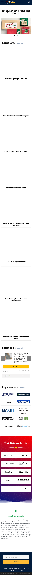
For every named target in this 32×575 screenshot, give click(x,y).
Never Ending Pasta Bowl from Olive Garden (16, 300)
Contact (20, 570)
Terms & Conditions (15, 568)
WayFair (5, 371)
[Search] (29, 2)
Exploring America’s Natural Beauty (16, 79)
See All (20, 43)
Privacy (26, 568)
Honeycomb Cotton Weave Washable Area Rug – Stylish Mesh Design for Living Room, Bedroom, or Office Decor (21, 358)
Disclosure (12, 570)
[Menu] (2, 2)
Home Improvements (8, 370)
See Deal (16, 366)
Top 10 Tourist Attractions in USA (16, 152)
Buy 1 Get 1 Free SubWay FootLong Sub (16, 262)
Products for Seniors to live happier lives (16, 337)
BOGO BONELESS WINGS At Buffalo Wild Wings (16, 224)
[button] (3, 26)
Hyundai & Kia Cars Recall (16, 188)
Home (5, 568)
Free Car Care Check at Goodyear (16, 116)
